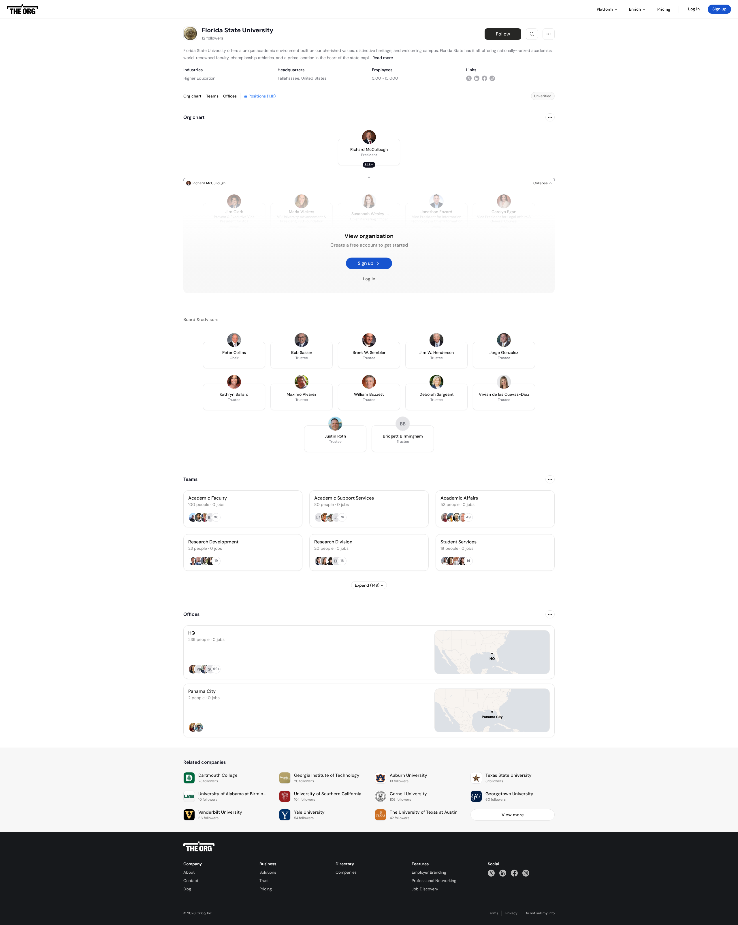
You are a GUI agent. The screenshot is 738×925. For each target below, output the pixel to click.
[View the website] (492, 78)
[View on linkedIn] (476, 78)
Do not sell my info (540, 913)
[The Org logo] (198, 846)
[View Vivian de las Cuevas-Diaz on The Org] (504, 382)
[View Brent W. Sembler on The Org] (369, 340)
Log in (694, 9)
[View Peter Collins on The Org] (234, 340)
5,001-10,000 (385, 78)
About (189, 872)
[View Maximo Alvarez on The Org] (301, 382)
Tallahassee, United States (302, 78)
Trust (264, 880)
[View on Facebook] (484, 78)
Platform (605, 9)
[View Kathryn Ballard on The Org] (234, 382)
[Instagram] (525, 873)
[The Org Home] (22, 9)
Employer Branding (429, 872)
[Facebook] (514, 873)
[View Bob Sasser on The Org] (301, 340)
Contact (190, 880)
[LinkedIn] (502, 873)
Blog (187, 889)
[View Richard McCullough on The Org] (369, 137)
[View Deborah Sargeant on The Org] (436, 382)
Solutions (267, 872)
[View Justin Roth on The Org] (335, 423)
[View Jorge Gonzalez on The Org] (504, 340)
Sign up (719, 9)
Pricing (265, 889)
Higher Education (199, 78)
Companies (346, 872)
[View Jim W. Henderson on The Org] (436, 340)
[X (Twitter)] (491, 873)
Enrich (635, 9)
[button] (369, 152)
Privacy (511, 913)
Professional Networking (434, 880)
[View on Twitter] (469, 78)
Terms (493, 913)
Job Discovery (425, 889)
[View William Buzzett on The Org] (369, 382)
